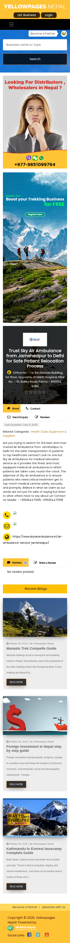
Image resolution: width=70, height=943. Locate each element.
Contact (35, 408)
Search (35, 59)
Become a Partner (25, 907)
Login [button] (49, 15)
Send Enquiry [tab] (20, 417)
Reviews (45, 417)
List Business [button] (27, 15)
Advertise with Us (53, 907)
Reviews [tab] (19, 562)
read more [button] (16, 682)
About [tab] (15, 408)
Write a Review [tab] (47, 562)
